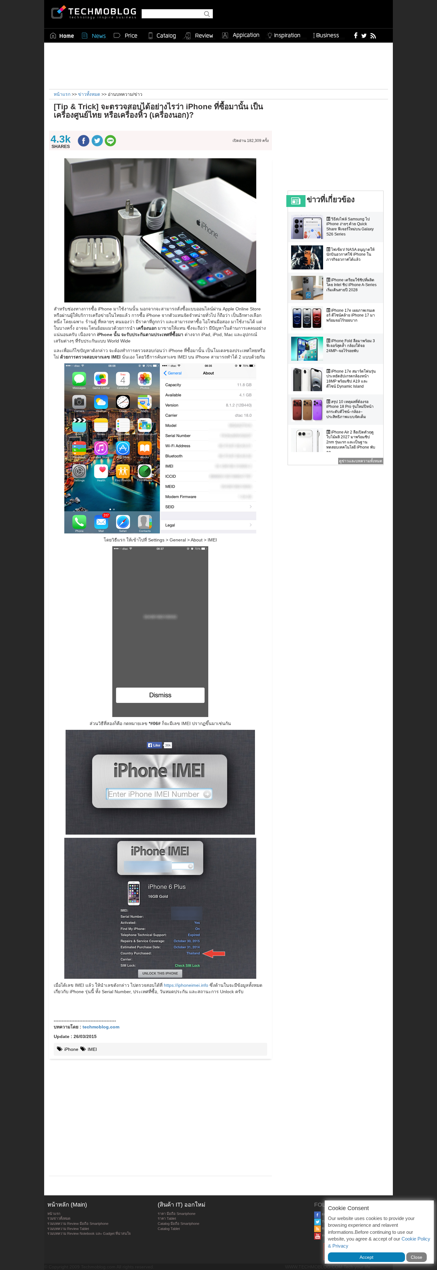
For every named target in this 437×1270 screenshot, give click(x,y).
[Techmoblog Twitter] (364, 35)
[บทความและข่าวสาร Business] (328, 34)
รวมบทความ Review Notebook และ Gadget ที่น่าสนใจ (89, 1233)
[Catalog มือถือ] (162, 36)
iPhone (70, 1049)
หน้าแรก (53, 1214)
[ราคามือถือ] (125, 36)
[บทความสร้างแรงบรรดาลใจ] (286, 34)
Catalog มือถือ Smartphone (178, 1223)
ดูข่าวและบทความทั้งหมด (360, 461)
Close (416, 1257)
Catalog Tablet (169, 1229)
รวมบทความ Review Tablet (68, 1229)
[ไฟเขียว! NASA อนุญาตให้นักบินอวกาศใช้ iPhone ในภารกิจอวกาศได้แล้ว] (308, 257)
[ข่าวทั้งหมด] (94, 36)
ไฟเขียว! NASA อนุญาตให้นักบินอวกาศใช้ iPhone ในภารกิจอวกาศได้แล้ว (350, 254)
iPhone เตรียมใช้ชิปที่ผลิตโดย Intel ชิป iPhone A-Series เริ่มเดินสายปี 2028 (351, 285)
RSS (325, 1228)
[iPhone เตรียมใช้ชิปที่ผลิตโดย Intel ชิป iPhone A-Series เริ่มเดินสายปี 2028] (308, 288)
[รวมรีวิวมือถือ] (198, 36)
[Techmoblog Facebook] (356, 35)
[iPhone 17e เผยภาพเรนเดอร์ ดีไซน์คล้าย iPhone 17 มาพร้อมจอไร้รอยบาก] (308, 318)
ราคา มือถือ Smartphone (176, 1214)
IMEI (91, 1049)
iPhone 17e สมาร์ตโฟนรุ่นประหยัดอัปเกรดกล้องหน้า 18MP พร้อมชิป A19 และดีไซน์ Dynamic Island (351, 379)
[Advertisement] (218, 65)
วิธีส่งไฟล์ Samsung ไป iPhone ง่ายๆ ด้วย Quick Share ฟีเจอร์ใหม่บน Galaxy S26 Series (350, 226)
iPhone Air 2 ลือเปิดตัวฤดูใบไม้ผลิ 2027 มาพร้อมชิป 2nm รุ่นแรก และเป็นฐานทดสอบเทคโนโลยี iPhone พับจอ (350, 442)
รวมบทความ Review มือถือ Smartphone (77, 1223)
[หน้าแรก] (62, 36)
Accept (366, 1257)
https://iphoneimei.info (186, 985)
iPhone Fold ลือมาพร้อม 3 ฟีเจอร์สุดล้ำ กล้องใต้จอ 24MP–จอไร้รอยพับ (350, 346)
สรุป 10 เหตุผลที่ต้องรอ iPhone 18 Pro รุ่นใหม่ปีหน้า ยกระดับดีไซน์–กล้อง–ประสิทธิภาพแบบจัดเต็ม (350, 409)
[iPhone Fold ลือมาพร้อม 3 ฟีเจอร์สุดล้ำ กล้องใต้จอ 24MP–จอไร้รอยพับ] (308, 349)
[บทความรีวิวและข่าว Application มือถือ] (240, 36)
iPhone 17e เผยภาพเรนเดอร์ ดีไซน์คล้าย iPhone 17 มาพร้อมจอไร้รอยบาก (350, 315)
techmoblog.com (101, 1026)
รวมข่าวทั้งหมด (58, 1218)
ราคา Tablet (167, 1218)
